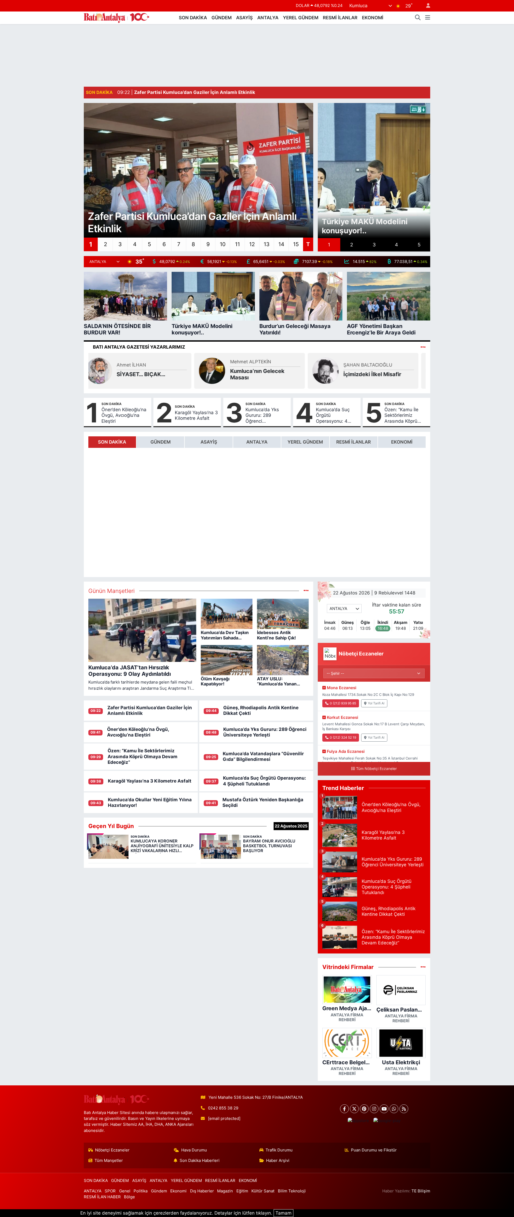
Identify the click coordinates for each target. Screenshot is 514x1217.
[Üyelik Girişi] (426, 6)
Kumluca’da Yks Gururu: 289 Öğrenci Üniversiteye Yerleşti (262, 415)
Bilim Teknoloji (292, 1191)
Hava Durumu (194, 1150)
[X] (354, 1108)
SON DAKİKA (193, 17)
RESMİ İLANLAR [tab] (353, 442)
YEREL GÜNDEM (300, 17)
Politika (141, 1191)
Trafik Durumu (279, 1150)
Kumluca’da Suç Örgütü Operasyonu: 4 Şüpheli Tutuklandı (336, 415)
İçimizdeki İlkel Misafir (380, 374)
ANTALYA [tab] (256, 442)
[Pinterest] (364, 1108)
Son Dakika (111, 404)
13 (267, 244)
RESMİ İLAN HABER (102, 1197)
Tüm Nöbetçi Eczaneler (376, 768)
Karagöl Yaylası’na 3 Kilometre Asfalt (196, 415)
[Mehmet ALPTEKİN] (219, 370)
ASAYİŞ (244, 17)
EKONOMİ (372, 17)
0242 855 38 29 (223, 1108)
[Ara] (418, 17)
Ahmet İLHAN (139, 365)
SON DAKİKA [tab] (112, 442)
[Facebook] (344, 1108)
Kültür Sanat (262, 1191)
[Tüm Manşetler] (306, 590)
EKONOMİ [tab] (402, 442)
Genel (124, 1191)
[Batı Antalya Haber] (116, 17)
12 (252, 244)
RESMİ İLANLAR (340, 17)
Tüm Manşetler (109, 1160)
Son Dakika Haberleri (200, 1160)
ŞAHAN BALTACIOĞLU (375, 365)
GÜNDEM (221, 17)
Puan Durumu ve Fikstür (374, 1150)
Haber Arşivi (277, 1160)
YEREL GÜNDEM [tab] (305, 442)
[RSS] (403, 1108)
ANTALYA (267, 17)
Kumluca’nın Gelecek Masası (264, 374)
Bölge (129, 1197)
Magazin (225, 1191)
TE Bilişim (420, 1191)
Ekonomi (178, 1191)
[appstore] (358, 1121)
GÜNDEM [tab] (160, 442)
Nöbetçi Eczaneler (112, 1150)
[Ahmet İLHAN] (106, 370)
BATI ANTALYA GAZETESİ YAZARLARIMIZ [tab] (139, 347)
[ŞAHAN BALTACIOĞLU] (333, 370)
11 (237, 244)
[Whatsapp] (394, 1108)
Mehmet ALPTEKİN (257, 361)
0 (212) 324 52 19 (343, 737)
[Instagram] (374, 1108)
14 (281, 244)
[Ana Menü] (427, 17)
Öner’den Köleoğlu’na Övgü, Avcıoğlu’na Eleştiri (123, 415)
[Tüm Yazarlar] (423, 347)
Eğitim (242, 1191)
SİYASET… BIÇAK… (148, 374)
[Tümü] (423, 967)
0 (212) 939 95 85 (343, 703)
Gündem (159, 1191)
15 (296, 244)
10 (223, 244)
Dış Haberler (202, 1191)
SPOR (110, 1191)
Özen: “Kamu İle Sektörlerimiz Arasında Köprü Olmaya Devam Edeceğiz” (401, 415)
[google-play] (387, 1121)
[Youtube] (384, 1108)
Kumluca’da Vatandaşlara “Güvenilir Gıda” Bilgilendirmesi (263, 756)
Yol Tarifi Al (376, 703)
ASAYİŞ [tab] (209, 442)
